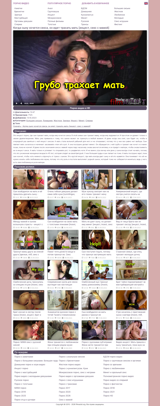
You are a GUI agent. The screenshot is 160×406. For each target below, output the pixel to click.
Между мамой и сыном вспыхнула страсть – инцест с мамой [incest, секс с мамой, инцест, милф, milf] (28, 223)
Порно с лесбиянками (114, 368)
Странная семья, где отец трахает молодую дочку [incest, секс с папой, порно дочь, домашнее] (129, 253)
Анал (50, 8)
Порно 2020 (65, 392)
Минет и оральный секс (115, 372)
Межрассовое (54, 18)
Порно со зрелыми (112, 364)
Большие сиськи (122, 8)
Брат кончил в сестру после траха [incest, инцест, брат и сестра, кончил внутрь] (27, 314)
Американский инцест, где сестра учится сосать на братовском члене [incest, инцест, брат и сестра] (129, 193)
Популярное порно (59, 3)
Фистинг (118, 24)
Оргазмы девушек (23, 21)
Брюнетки (19, 11)
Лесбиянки (119, 15)
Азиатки (18, 8)
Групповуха (53, 11)
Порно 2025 (20, 396)
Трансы (84, 24)
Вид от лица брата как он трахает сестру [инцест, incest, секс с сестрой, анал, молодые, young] (131, 223)
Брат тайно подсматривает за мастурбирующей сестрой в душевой (130, 284)
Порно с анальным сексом (72, 356)
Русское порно (21, 380)
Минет (84, 18)
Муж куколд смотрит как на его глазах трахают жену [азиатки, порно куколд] (95, 193)
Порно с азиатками (23, 356)
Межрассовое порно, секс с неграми (77, 372)
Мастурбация (21, 18)
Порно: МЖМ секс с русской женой (27, 343)
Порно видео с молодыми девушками (33, 376)
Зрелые (18, 15)
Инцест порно (21, 368)
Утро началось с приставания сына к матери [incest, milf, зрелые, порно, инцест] (130, 314)
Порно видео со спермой (115, 380)
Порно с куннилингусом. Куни (73, 368)
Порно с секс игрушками (71, 380)
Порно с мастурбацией (25, 372)
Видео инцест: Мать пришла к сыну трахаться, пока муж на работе (130, 344)
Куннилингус (87, 15)
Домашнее (86, 11)
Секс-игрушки (121, 21)
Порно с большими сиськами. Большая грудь (36, 360)
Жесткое (118, 11)
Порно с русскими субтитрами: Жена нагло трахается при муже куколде (97, 344)
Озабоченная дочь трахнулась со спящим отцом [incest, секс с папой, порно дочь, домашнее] (28, 284)
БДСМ (84, 8)
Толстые (52, 24)
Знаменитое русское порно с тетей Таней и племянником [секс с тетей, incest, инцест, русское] (62, 314)
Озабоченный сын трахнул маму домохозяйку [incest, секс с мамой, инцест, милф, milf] (96, 284)
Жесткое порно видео (69, 364)
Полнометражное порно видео (118, 376)
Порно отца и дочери (24, 400)
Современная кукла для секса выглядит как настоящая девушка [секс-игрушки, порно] (62, 284)
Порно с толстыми (23, 384)
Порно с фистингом (112, 384)
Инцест (51, 15)
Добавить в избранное (95, 3)
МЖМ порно (20, 388)
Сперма (18, 24)
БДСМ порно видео (112, 356)
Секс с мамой (65, 400)
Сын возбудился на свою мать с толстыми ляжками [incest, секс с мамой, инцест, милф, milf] (62, 223)
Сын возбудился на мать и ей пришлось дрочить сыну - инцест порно (27, 193)
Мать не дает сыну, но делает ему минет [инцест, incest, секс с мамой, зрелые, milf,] (97, 223)
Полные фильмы (56, 21)
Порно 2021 (109, 392)
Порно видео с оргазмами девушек (76, 376)
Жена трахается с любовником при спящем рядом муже (63, 343)
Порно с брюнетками (69, 360)
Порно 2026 (65, 396)
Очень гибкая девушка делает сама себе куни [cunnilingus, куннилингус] (63, 193)
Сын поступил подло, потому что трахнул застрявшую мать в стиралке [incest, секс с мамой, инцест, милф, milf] (96, 253)
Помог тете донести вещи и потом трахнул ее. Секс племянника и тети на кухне (61, 253)
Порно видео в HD (80, 108)
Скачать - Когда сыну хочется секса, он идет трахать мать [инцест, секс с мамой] (52, 126)
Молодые (119, 18)
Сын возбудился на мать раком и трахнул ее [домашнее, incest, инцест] (95, 314)
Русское (85, 21)
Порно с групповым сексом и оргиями (122, 360)
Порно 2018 (109, 388)
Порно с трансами (68, 384)
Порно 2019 (20, 392)
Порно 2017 (64, 388)
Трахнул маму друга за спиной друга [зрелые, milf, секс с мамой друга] (28, 253)
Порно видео (21, 3)
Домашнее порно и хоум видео (29, 364)
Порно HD (108, 396)
